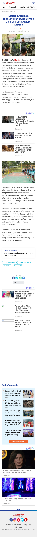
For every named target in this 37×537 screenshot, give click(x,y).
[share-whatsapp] (20, 278)
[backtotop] (18, 510)
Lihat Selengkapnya (18, 441)
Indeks (22, 7)
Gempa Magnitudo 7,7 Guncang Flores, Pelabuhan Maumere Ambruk (13, 403)
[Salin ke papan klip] (23, 278)
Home (4, 7)
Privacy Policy (27, 524)
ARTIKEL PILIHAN (9, 262)
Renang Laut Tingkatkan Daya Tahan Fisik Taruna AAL (17, 254)
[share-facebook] (13, 278)
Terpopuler (13, 7)
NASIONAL (7, 266)
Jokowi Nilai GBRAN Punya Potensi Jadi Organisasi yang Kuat (13, 432)
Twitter (23, 522)
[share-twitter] (16, 278)
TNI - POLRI (18, 266)
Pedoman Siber (16, 524)
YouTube (27, 522)
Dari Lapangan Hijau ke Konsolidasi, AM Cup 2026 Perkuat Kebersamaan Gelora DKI (13, 413)
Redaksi (8, 524)
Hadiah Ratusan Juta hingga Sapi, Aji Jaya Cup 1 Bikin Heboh (13, 423)
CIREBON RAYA (24, 262)
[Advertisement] (18, 360)
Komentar (19, 283)
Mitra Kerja (18, 527)
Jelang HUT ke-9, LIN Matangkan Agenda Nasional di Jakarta (13, 393)
